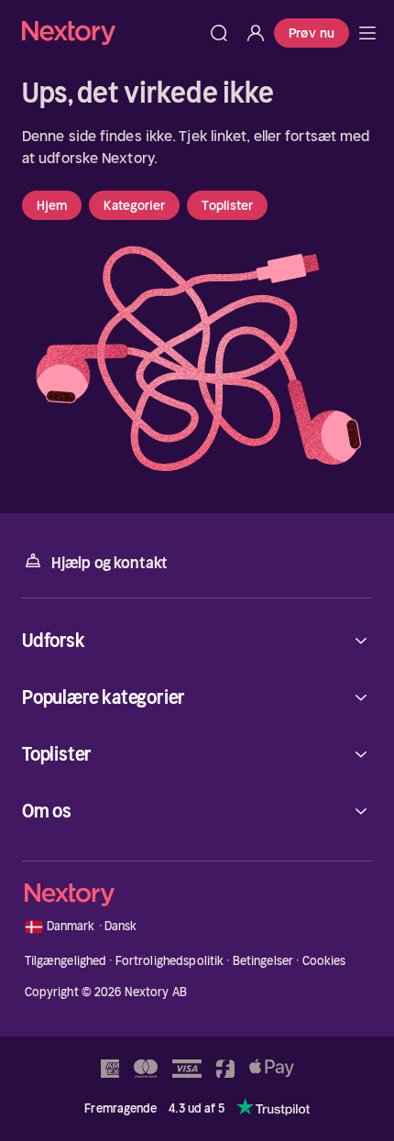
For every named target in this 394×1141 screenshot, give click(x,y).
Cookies (324, 961)
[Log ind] (255, 33)
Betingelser (263, 961)
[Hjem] (111, 32)
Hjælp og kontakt (109, 563)
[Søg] (219, 33)
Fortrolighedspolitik (169, 961)
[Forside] (367, 33)
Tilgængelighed (66, 961)
